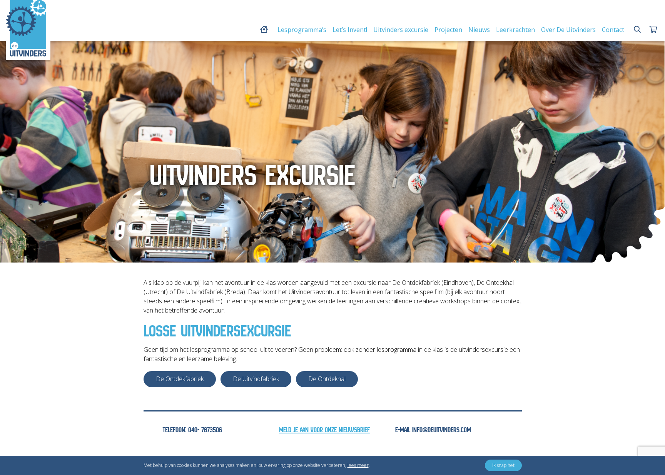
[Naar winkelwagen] (653, 29)
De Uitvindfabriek (256, 379)
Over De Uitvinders (568, 29)
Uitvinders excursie (400, 29)
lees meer (358, 465)
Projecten (448, 29)
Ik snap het (503, 465)
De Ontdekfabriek (180, 379)
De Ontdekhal (327, 379)
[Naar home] (26, 28)
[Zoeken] (637, 29)
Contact (613, 29)
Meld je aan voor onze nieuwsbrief (324, 430)
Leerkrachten (515, 29)
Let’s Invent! (349, 29)
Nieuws (479, 29)
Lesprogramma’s (301, 29)
